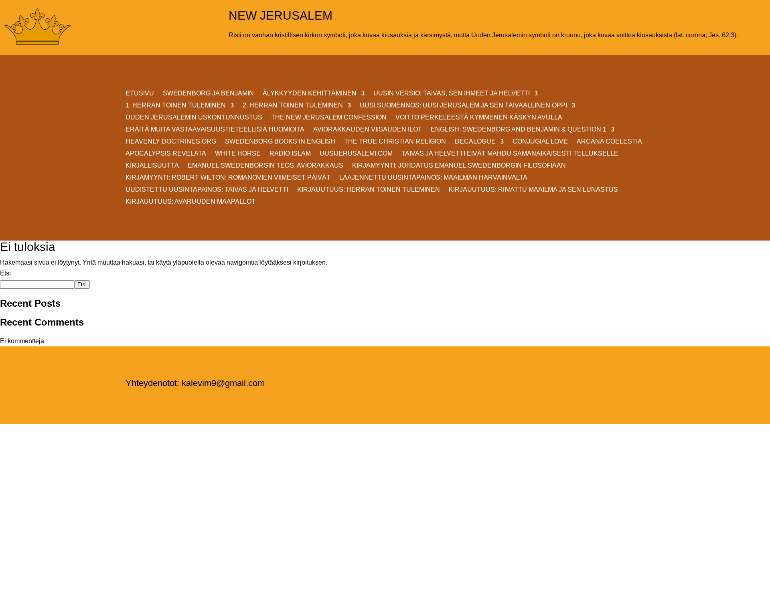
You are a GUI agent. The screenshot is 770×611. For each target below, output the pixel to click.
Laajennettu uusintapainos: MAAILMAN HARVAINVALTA (433, 178)
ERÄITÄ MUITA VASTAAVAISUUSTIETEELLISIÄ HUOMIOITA (215, 130)
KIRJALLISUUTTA (152, 166)
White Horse (238, 154)
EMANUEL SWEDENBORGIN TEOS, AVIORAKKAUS (265, 166)
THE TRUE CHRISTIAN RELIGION (395, 142)
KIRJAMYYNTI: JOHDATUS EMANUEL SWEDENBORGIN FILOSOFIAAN (459, 166)
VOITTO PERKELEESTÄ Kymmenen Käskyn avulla (478, 118)
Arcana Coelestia (609, 142)
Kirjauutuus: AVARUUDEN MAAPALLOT (190, 202)
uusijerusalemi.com (356, 154)
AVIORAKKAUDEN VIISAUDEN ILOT (367, 130)
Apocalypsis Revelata (166, 154)
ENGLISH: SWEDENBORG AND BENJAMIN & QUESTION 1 (518, 130)
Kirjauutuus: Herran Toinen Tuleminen (368, 190)
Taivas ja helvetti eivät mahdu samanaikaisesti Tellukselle (509, 154)
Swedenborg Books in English (280, 142)
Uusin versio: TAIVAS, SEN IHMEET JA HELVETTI (451, 94)
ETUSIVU (140, 94)
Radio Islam (290, 154)
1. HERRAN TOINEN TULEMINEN (176, 106)
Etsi (5, 273)
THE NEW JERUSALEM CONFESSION (329, 118)
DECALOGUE (475, 142)
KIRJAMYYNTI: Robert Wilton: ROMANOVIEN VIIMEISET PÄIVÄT (228, 178)
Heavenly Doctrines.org (171, 142)
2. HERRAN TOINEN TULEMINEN (293, 106)
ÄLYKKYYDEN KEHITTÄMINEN (310, 94)
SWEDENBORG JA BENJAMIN (208, 94)
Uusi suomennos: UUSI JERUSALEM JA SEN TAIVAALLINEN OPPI (463, 106)
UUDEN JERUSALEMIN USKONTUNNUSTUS (194, 118)
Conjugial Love (540, 142)
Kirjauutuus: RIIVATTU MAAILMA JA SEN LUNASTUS (533, 190)
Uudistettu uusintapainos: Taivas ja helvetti (207, 190)
